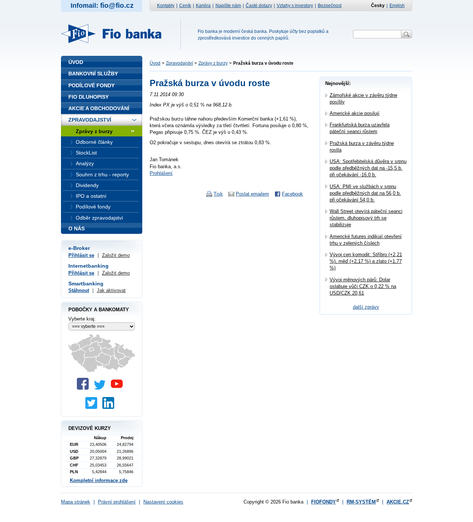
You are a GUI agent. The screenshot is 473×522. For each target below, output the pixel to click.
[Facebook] (84, 388)
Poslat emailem (252, 194)
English (397, 5)
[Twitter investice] (93, 407)
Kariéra (203, 5)
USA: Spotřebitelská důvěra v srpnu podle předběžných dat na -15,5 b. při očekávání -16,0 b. (368, 168)
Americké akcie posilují (355, 113)
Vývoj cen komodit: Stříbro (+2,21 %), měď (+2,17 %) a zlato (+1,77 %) (366, 261)
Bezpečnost (329, 5)
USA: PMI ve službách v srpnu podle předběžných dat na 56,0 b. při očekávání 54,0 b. (365, 193)
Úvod (155, 63)
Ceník (185, 5)
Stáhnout (78, 290)
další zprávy (366, 307)
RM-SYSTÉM (361, 502)
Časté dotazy (259, 5)
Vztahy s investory (295, 5)
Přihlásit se (81, 255)
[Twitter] (101, 388)
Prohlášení (161, 173)
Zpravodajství (179, 63)
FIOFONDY (323, 502)
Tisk (218, 194)
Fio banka (116, 34)
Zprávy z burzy (213, 63)
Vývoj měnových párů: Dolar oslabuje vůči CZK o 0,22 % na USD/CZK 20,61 (363, 286)
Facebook (292, 194)
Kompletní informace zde (98, 480)
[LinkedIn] (110, 407)
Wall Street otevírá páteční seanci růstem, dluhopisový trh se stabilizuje (366, 218)
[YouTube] (118, 388)
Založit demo (116, 255)
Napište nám (228, 5)
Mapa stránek (75, 502)
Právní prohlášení (117, 502)
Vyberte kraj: (82, 319)
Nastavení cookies (163, 502)
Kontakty (165, 5)
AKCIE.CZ (398, 502)
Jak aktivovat (111, 290)
